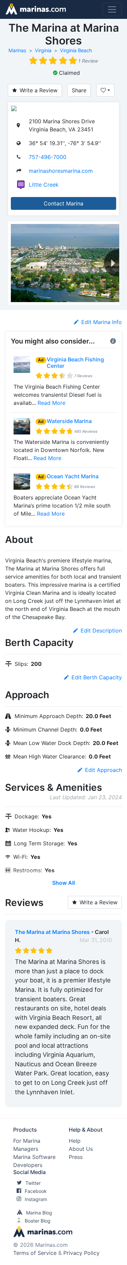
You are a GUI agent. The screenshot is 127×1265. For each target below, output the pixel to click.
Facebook (36, 1191)
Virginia (43, 50)
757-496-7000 (47, 157)
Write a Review (39, 90)
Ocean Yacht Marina (73, 476)
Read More (51, 402)
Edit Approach (103, 770)
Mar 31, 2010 (96, 940)
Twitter (33, 1183)
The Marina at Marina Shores (52, 932)
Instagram (36, 1199)
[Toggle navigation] (112, 9)
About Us (81, 1148)
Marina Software (34, 1157)
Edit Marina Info (101, 322)
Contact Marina (63, 203)
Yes (65, 1100)
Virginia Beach (76, 50)
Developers (27, 1165)
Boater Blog (37, 1221)
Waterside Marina (69, 421)
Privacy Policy (81, 1253)
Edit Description (101, 630)
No (80, 1100)
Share (79, 90)
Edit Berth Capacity (96, 677)
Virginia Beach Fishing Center (75, 362)
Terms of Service (35, 1253)
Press (76, 1157)
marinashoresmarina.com (61, 170)
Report (103, 1100)
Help (75, 1140)
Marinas (17, 50)
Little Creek (44, 184)
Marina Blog (39, 1212)
